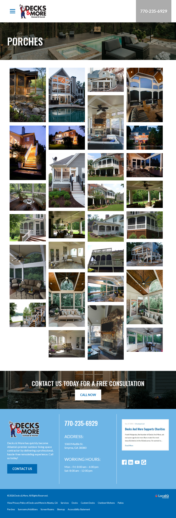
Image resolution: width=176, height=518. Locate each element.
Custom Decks (88, 502)
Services (65, 502)
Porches (25, 41)
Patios (121, 502)
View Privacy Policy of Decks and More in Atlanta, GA (32, 502)
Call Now (88, 395)
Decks (75, 502)
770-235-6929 (81, 423)
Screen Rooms (47, 509)
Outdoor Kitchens (106, 502)
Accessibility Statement (79, 509)
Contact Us (22, 469)
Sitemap (61, 509)
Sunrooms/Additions (28, 509)
